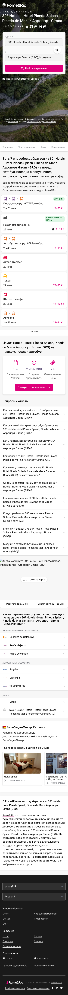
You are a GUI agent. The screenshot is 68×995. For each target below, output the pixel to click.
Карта (44, 147)
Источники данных (44, 965)
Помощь (38, 941)
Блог (5, 923)
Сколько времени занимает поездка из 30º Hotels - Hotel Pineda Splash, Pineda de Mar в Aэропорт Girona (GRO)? (30, 486)
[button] (34, 68)
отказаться (13, 122)
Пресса (38, 936)
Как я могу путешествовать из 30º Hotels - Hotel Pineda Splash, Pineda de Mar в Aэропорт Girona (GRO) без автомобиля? (30, 471)
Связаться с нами (12, 946)
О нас (6, 936)
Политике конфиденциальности (41, 122)
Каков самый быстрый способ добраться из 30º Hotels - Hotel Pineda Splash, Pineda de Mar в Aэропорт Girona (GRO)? (31, 429)
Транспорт (8, 147)
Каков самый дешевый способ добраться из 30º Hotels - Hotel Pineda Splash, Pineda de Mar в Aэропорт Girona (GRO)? (31, 414)
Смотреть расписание (31, 387)
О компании (56, 983)
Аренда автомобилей (45, 913)
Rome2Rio (8, 815)
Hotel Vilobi (10, 776)
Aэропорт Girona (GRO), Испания (29, 57)
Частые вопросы (27, 147)
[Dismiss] (62, 119)
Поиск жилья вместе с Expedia (22, 79)
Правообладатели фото (15, 965)
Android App (43, 958)
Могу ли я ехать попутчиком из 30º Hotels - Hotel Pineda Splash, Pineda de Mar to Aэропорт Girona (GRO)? (31, 547)
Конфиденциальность (15, 988)
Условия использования (38, 988)
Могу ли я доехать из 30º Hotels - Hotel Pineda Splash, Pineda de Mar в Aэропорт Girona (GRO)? (30, 532)
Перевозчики (58, 147)
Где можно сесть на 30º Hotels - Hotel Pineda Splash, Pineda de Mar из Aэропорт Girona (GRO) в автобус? (29, 502)
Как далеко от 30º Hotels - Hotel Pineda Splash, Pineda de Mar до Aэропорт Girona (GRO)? (30, 458)
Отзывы (7, 918)
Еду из (9, 37)
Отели (6, 913)
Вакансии (8, 941)
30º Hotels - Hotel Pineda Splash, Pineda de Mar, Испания (35, 42)
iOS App (9, 958)
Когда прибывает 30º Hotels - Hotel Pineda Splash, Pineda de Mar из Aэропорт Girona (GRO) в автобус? (28, 517)
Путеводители (41, 918)
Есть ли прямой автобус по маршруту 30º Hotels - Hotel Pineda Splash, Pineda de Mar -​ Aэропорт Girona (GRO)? (29, 444)
